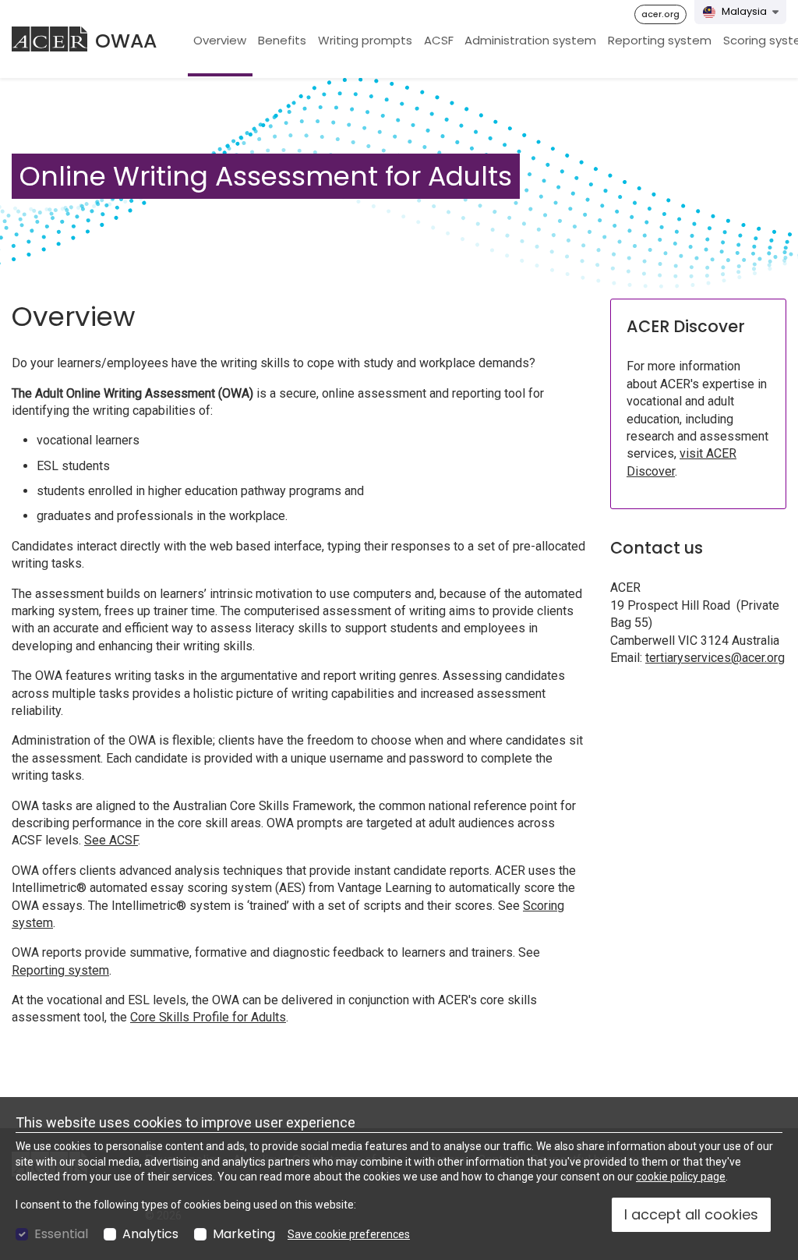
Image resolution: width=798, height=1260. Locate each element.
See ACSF (111, 840)
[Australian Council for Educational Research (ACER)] (49, 39)
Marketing (244, 1234)
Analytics (150, 1234)
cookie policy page (681, 1176)
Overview (219, 40)
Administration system (530, 40)
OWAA (126, 41)
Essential (61, 1234)
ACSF (439, 40)
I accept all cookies (691, 1214)
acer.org (660, 14)
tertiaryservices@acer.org (715, 657)
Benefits (282, 40)
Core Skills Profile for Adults (208, 1017)
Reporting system (659, 40)
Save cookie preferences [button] (349, 1234)
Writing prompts (365, 40)
